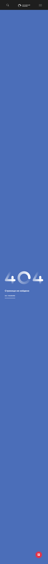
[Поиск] (8, 5)
